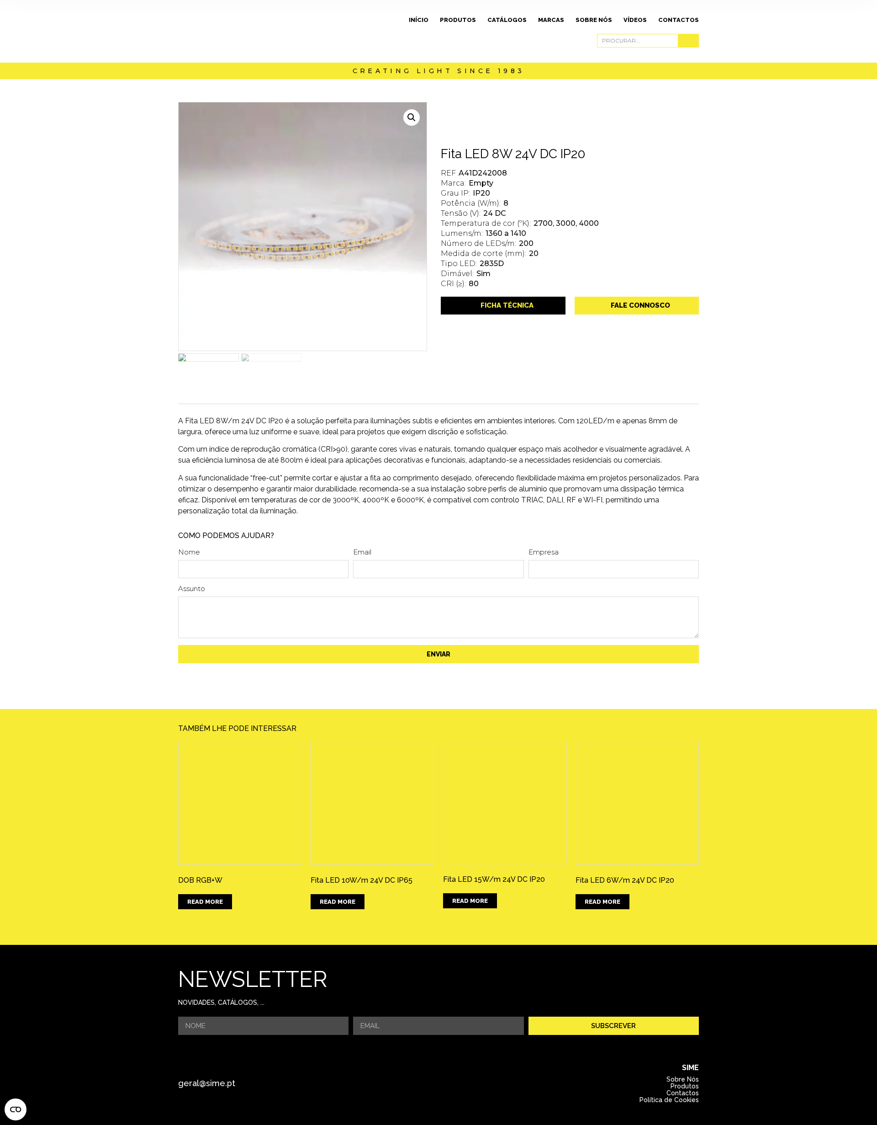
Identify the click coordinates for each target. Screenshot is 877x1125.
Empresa (543, 552)
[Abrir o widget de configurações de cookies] (15, 1109)
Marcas (551, 19)
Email (362, 552)
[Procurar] (688, 40)
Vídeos (635, 19)
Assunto (191, 589)
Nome (189, 552)
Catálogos (507, 19)
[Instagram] (450, 1083)
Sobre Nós (594, 19)
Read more (205, 901)
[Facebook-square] (425, 1083)
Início (418, 19)
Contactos (678, 19)
